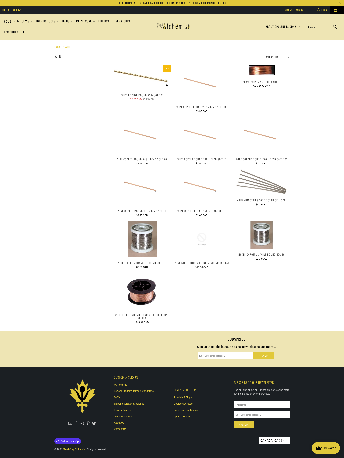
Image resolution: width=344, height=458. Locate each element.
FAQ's (117, 397)
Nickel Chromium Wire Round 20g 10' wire (142, 239)
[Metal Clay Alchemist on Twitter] (94, 424)
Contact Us (120, 429)
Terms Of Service (123, 416)
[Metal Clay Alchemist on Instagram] (82, 424)
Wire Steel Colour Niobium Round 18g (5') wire (201, 239)
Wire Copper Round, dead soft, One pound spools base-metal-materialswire (142, 291)
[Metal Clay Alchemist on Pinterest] (88, 424)
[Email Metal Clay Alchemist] (70, 424)
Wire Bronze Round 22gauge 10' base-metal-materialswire (142, 77)
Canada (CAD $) (294, 10)
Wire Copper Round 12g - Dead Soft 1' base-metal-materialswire (201, 187)
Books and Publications (186, 410)
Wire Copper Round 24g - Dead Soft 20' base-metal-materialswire (142, 135)
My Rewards (120, 384)
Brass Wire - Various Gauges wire (261, 70)
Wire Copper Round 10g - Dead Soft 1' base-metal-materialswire (142, 187)
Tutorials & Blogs (183, 397)
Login (324, 10)
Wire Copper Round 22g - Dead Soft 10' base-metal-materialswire (261, 135)
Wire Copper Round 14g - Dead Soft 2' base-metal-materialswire (201, 135)
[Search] (335, 27)
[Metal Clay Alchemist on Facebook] (76, 424)
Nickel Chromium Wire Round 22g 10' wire (261, 235)
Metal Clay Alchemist (74, 449)
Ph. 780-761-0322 (12, 10)
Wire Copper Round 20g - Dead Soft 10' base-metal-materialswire (201, 83)
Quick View (142, 83)
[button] (23, 21)
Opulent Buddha (182, 416)
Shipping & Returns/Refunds (129, 403)
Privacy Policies (122, 410)
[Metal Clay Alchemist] (174, 26)
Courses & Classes (184, 403)
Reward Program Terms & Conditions (134, 391)
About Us (119, 422)
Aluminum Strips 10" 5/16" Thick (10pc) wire (261, 181)
